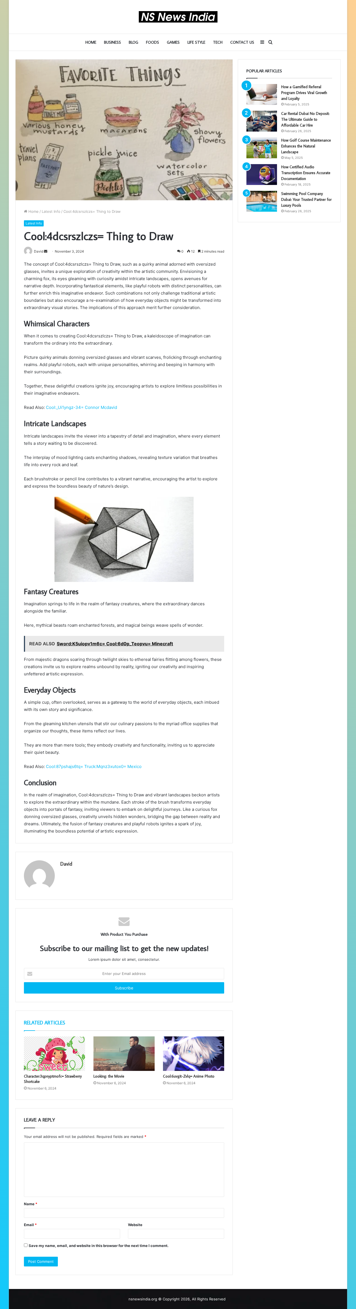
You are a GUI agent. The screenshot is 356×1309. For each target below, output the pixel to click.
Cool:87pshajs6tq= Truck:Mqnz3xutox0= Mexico (94, 766)
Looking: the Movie (108, 1076)
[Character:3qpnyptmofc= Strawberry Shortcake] (54, 1053)
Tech (217, 42)
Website (135, 1224)
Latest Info (51, 211)
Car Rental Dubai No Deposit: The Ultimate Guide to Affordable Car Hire (305, 119)
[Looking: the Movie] (124, 1053)
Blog (133, 42)
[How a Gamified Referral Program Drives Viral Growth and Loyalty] (261, 94)
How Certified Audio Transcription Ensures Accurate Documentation (305, 172)
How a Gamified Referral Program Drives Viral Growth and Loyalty (304, 92)
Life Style (196, 42)
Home (90, 42)
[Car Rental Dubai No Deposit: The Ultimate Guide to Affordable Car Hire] (261, 121)
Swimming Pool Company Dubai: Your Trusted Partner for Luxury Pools (306, 199)
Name (30, 1204)
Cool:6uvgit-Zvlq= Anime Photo (188, 1076)
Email (30, 1224)
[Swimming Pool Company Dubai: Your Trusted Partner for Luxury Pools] (261, 201)
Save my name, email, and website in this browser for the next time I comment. (99, 1245)
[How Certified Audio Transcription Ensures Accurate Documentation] (261, 174)
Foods (152, 42)
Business (112, 42)
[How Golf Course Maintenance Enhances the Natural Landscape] (261, 147)
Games (173, 42)
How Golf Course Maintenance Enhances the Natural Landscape (306, 146)
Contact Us (242, 42)
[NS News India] (178, 17)
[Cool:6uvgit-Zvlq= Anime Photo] (193, 1053)
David (66, 864)
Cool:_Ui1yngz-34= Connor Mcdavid (81, 407)
